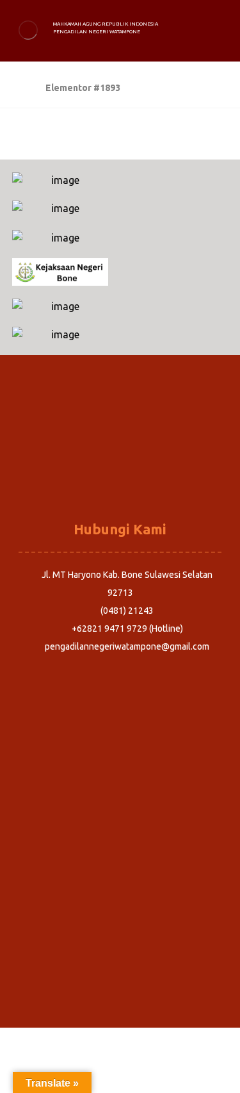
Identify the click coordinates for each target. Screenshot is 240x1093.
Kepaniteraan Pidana (120, 443)
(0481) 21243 (127, 610)
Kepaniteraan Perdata (120, 461)
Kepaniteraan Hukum (120, 478)
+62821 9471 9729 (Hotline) (127, 628)
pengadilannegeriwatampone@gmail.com (127, 646)
